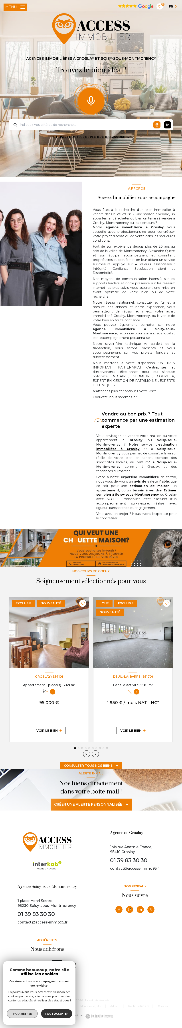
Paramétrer (22, 1014)
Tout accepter (56, 1014)
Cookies (163, 1006)
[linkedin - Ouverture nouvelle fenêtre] (140, 909)
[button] (95, 753)
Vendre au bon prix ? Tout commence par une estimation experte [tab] (138, 420)
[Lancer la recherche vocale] (91, 100)
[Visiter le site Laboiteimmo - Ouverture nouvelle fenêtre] (98, 1016)
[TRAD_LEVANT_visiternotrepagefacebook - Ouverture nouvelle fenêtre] (119, 909)
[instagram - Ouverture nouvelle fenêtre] (129, 909)
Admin (114, 1006)
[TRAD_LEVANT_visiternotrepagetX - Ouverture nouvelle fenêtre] (150, 909)
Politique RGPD (138, 1006)
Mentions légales (90, 1006)
